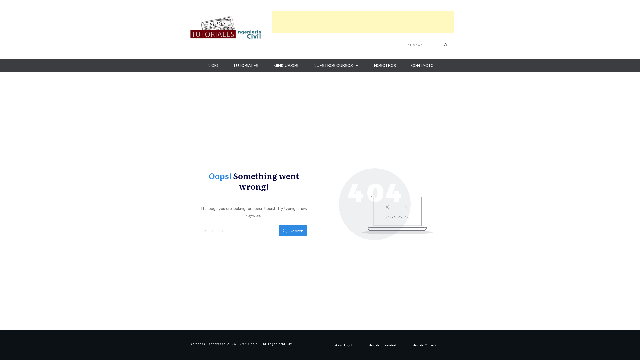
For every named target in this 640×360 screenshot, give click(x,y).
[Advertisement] (363, 22)
